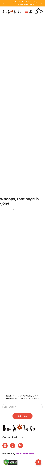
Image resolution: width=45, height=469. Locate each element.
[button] (4, 3)
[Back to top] (38, 462)
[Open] (26, 11)
